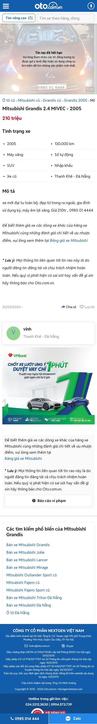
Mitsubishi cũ (29, 100)
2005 (11, 143)
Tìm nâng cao (16, 18)
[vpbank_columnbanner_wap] (48, 385)
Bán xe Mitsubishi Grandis (28, 544)
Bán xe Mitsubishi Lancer (27, 559)
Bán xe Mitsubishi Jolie (25, 552)
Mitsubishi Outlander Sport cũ (31, 575)
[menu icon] (5, 6)
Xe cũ (11, 176)
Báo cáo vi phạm (51, 500)
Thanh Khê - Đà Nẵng (72, 176)
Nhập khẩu (64, 165)
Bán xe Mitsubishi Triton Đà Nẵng (34, 597)
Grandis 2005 (75, 100)
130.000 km (64, 143)
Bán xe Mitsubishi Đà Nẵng (28, 605)
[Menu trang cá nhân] (91, 5)
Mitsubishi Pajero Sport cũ (28, 590)
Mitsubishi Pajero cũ (23, 582)
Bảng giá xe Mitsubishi (69, 240)
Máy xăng (15, 154)
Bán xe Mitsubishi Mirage (27, 567)
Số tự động (64, 154)
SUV (10, 165)
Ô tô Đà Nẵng (17, 612)
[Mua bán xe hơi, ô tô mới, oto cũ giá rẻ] (48, 5)
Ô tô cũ (8, 100)
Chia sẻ (71, 307)
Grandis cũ (52, 100)
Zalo (77, 718)
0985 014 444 (27, 718)
